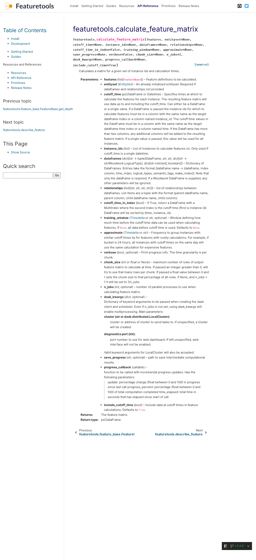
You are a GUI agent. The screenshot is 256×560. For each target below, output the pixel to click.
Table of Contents (25, 30)
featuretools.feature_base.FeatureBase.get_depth (38, 109)
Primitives (168, 6)
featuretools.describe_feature (24, 130)
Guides (111, 6)
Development (20, 44)
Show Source (20, 152)
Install (74, 6)
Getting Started (92, 6)
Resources (126, 6)
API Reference (147, 6)
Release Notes (189, 6)
